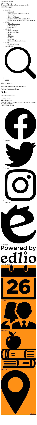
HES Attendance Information (17, 41)
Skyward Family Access (8, 95)
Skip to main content (7, 1)
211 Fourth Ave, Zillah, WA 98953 (11, 102)
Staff (9, 34)
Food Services (12, 39)
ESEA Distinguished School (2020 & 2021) (21, 20)
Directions (33, 414)
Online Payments (13, 32)
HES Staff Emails (13, 17)
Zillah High (11, 27)
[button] (7, 10)
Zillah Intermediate (14, 24)
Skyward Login (13, 30)
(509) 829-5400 (31, 102)
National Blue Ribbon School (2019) (19, 19)
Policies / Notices (13, 44)
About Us (11, 12)
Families (10, 37)
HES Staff (11, 15)
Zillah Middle (12, 25)
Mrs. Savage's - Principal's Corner (18, 13)
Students (10, 36)
